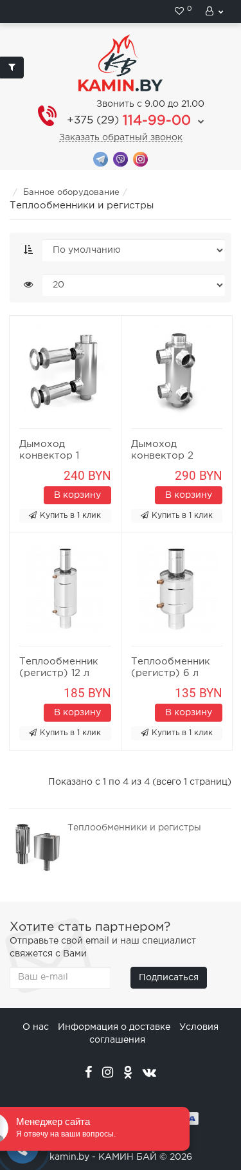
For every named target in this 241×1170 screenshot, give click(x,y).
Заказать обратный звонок (121, 138)
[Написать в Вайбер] (120, 158)
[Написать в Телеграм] (100, 158)
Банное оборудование (71, 192)
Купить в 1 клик (70, 515)
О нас (35, 1027)
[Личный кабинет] (215, 11)
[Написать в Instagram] (140, 158)
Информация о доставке (114, 1027)
